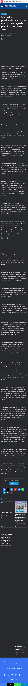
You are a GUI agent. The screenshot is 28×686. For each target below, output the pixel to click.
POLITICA (16, 666)
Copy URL (14, 483)
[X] (7, 489)
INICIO (6, 666)
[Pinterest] (15, 489)
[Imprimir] (11, 492)
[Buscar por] (26, 6)
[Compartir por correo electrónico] (7, 492)
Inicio (3, 10)
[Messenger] (19, 489)
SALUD (21, 666)
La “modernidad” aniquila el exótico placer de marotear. (7, 512)
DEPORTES (19, 668)
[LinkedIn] (11, 489)
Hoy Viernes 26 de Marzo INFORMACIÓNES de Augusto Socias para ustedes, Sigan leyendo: (21, 518)
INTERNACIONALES (11, 668)
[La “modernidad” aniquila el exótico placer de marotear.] (7, 505)
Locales (7, 10)
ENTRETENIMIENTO (14, 671)
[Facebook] (4, 489)
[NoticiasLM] (10, 6)
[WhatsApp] (22, 489)
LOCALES (11, 666)
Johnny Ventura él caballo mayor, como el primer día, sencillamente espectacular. (20, 648)
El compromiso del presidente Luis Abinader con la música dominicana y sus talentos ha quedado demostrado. (7, 539)
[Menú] (2, 6)
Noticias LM (14, 663)
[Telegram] (4, 492)
